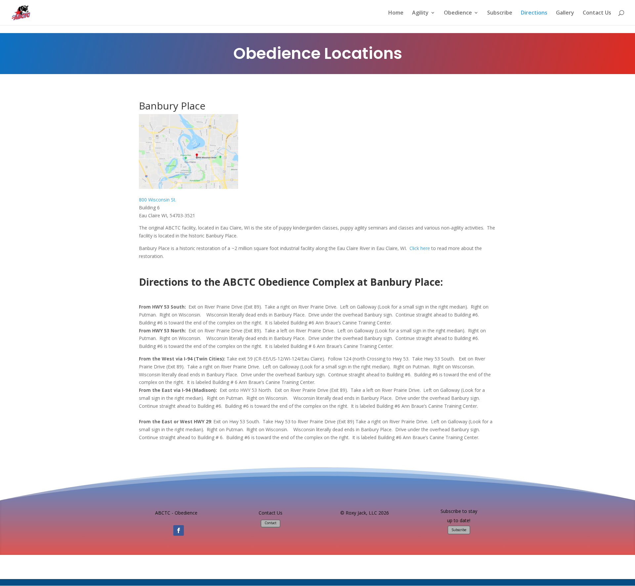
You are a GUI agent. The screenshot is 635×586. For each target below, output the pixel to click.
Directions (534, 13)
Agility (420, 13)
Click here (419, 248)
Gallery (565, 13)
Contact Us (597, 13)
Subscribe (499, 13)
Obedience (458, 13)
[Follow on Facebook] (178, 530)
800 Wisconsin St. (157, 199)
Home (395, 13)
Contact (270, 523)
